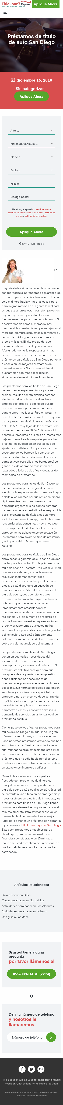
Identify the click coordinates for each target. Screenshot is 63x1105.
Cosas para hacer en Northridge (23, 900)
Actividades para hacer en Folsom (24, 911)
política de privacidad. (36, 215)
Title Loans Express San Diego (41, 825)
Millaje (12, 178)
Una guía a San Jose (15, 917)
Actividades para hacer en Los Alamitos (28, 906)
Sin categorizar (30, 88)
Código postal (16, 192)
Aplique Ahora (46, 4)
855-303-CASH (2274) (31, 973)
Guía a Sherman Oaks (16, 895)
